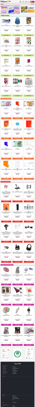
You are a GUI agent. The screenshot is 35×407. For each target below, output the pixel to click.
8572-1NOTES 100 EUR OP (17, 149)
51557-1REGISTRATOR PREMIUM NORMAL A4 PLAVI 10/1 (6, 149)
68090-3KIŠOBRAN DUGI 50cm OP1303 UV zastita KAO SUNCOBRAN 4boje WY (6, 275)
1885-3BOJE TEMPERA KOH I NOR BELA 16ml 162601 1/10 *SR (28, 86)
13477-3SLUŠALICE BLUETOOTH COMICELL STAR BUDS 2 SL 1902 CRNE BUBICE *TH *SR (17, 252)
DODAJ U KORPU (6, 35)
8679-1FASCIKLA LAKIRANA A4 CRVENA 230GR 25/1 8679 (28, 129)
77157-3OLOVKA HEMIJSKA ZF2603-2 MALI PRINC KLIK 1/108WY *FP (6, 335)
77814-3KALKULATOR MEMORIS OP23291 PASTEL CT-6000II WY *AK (29, 212)
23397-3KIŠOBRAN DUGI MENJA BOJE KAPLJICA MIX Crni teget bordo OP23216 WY (17, 295)
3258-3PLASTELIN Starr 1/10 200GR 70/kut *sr (6, 25)
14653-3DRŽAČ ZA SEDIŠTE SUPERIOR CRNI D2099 (17, 191)
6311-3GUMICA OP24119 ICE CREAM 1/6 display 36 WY (6, 45)
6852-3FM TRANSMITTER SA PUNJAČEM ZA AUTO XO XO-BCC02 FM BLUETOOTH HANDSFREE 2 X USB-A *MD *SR (6, 233)
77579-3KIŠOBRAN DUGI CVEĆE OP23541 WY (28, 274)
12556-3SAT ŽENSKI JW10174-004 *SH (17, 315)
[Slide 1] (3, 12)
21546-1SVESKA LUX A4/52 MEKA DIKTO (29, 66)
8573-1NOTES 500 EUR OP (6, 108)
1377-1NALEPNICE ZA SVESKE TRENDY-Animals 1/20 (29, 45)
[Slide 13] (13, 12)
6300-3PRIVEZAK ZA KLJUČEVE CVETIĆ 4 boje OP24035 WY (28, 295)
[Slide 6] (7, 12)
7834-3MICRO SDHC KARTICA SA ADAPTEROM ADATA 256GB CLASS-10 (6, 212)
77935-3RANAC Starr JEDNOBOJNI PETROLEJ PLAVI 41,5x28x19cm (18, 25)
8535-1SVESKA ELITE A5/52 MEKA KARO (17, 45)
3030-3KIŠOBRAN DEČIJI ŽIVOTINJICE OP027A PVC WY (28, 335)
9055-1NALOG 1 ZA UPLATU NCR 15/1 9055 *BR (29, 169)
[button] (32, 2)
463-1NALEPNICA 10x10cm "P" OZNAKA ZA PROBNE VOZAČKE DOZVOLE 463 (17, 129)
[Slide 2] (4, 12)
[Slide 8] (9, 12)
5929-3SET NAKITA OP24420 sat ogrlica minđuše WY (17, 335)
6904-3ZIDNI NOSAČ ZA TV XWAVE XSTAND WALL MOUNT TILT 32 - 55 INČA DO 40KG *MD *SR (29, 192)
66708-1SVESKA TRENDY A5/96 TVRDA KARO (28, 25)
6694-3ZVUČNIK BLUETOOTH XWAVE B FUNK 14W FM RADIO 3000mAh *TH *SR (17, 212)
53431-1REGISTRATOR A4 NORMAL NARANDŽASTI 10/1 (6, 169)
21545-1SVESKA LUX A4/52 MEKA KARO (17, 66)
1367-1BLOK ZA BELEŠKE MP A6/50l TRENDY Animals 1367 (6, 129)
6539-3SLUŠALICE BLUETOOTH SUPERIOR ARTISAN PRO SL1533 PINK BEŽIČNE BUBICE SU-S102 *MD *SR (6, 192)
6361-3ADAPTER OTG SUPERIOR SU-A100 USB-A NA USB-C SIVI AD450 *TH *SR (6, 252)
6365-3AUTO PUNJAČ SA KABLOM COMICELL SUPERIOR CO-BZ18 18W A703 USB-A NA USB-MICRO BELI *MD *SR (17, 233)
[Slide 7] (8, 12)
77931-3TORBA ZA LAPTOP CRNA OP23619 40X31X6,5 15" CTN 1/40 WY (29, 232)
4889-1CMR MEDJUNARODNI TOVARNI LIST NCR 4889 (17, 169)
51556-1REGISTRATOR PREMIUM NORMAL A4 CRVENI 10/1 (17, 108)
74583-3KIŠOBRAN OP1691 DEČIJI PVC (6, 315)
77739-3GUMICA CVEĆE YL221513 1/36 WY (6, 66)
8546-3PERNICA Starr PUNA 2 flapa (17, 86)
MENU (31, 1)
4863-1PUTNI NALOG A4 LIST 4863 (29, 149)
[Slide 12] (12, 12)
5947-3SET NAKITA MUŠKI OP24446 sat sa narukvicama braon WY (6, 295)
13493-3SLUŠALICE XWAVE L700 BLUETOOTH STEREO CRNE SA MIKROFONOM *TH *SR (29, 252)
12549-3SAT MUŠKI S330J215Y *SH (29, 315)
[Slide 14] (14, 12)
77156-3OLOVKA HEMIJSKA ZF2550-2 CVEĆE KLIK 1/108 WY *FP (17, 275)
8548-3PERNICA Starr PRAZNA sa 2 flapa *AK (6, 86)
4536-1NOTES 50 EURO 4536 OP (29, 108)
